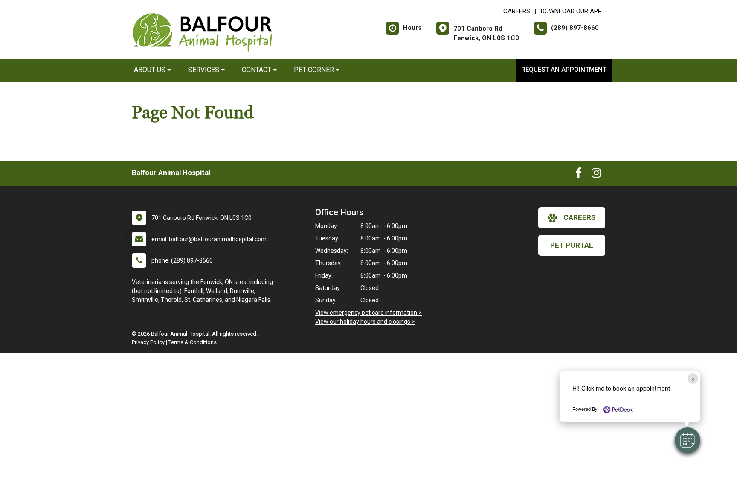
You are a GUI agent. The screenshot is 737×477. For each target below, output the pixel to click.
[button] (687, 440)
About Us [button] (150, 70)
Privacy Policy (148, 342)
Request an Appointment (563, 69)
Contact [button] (257, 70)
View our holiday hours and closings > (365, 321)
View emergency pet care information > (368, 312)
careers (579, 217)
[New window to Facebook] (578, 174)
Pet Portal (571, 245)
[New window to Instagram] (596, 174)
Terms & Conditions (192, 342)
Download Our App (571, 11)
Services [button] (204, 70)
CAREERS (516, 11)
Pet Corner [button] (315, 70)
